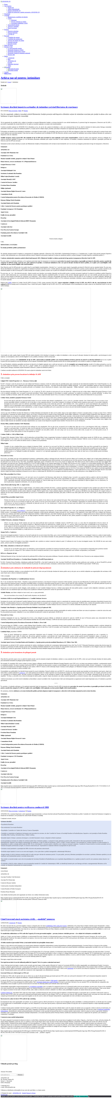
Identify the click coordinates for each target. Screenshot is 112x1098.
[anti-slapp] (8, 103)
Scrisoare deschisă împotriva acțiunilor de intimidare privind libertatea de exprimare (39, 107)
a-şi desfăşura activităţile (36, 986)
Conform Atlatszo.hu (6, 992)
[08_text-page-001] (8, 803)
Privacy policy (83, 1096)
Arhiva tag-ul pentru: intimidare (20, 77)
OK (75, 1096)
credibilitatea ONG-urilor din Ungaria (56, 926)
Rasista (26, 110)
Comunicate (21, 811)
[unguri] (8, 915)
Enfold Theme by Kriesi (28, 1093)
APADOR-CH (17, 1093)
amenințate (70, 968)
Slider (19, 110)
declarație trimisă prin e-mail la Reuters (47, 982)
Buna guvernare (13, 110)
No (78, 1096)
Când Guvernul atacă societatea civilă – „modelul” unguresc (28, 919)
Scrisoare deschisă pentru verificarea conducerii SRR (25, 807)
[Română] (7, 67)
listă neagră (54, 980)
